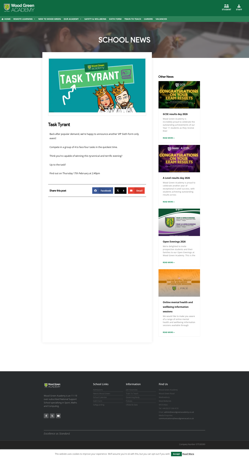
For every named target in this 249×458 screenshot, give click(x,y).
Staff (239, 9)
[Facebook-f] (46, 415)
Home (7, 19)
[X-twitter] (52, 415)
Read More (188, 453)
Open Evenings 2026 (174, 241)
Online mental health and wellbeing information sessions (178, 307)
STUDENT (226, 9)
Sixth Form (115, 19)
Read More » (169, 138)
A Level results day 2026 (176, 178)
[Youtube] (58, 415)
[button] (102, 190)
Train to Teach (132, 19)
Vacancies (161, 19)
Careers (148, 19)
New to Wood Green (49, 19)
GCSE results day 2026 (175, 114)
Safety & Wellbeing (95, 19)
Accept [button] (176, 454)
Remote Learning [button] (23, 19)
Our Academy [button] (71, 19)
